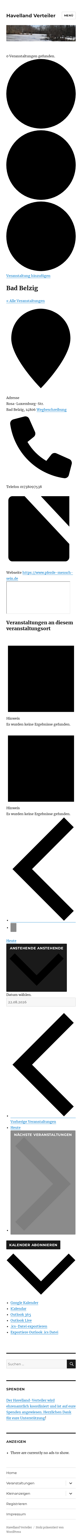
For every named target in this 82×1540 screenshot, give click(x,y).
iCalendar (18, 1308)
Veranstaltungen (20, 1483)
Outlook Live (21, 1320)
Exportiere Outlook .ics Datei (34, 1332)
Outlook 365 (21, 1314)
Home (11, 1473)
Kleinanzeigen (18, 1494)
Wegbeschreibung (52, 409)
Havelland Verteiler (31, 16)
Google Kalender (24, 1303)
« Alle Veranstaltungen (25, 301)
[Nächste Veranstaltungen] (13, 927)
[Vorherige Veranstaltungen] (43, 920)
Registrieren (16, 1504)
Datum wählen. (19, 995)
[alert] (41, 682)
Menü (68, 15)
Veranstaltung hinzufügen (28, 276)
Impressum (16, 1514)
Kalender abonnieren (33, 1245)
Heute (11, 941)
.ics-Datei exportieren (29, 1326)
